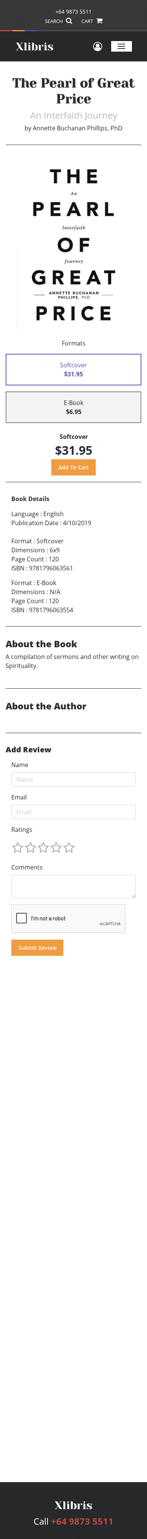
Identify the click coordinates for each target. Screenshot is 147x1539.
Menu (121, 46)
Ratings (21, 829)
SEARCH (54, 21)
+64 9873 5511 (73, 11)
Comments (27, 867)
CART (87, 21)
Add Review (28, 749)
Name (19, 765)
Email (19, 797)
